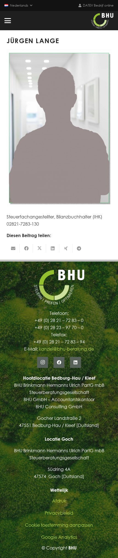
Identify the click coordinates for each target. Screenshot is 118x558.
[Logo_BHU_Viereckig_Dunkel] (102, 20)
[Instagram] (42, 362)
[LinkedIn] (75, 362)
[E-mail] (13, 248)
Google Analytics (59, 537)
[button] (18, 5)
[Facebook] (59, 362)
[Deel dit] (26, 248)
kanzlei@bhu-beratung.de (66, 349)
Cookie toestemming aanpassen (59, 525)
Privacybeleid (59, 513)
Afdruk (59, 501)
